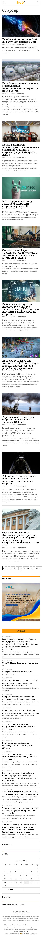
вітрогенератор (6, 109)
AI (6, 50)
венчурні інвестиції (21, 50)
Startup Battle (8, 558)
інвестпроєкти (12, 330)
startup (9, 50)
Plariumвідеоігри (34, 381)
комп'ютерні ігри (32, 384)
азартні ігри (9, 384)
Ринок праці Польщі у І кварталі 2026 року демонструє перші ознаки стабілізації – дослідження (19, 683)
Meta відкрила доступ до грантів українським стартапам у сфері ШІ (17, 203)
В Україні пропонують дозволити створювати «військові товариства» (19, 697)
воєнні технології (7, 497)
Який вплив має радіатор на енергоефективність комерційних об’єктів (18, 745)
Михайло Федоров (34, 440)
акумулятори (13, 107)
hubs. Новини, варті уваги (21, 2)
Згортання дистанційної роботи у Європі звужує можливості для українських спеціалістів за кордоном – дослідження (20, 777)
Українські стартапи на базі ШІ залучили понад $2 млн (19, 40)
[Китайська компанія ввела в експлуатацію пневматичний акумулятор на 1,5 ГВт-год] (21, 70)
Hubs (3, 44)
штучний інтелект (7, 52)
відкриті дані (9, 170)
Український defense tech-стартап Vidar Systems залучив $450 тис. (18, 419)
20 (24, 568)
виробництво (24, 268)
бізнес (13, 50)
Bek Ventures (8, 327)
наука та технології (7, 443)
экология (4, 273)
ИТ (15, 170)
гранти (22, 217)
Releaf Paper (8, 268)
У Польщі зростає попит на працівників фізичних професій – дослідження (18, 726)
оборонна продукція (33, 497)
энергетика (5, 114)
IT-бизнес (8, 381)
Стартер (23, 44)
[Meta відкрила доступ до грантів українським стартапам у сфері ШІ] (21, 188)
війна (14, 440)
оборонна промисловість (9, 499)
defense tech (13, 438)
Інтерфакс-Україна (23, 931)
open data (33, 168)
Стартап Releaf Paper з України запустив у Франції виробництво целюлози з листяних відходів (19, 253)
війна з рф (19, 440)
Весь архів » (7, 897)
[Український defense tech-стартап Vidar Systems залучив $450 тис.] (21, 404)
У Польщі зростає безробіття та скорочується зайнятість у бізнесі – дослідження (19, 756)
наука (31, 558)
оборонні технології (21, 499)
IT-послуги (14, 168)
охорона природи (13, 271)
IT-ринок (20, 168)
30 (28, 568)
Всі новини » (7, 844)
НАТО (25, 497)
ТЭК (37, 112)
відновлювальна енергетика (31, 107)
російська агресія (18, 443)
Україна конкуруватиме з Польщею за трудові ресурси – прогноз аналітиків (20, 793)
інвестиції (29, 50)
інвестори (5, 330)
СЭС (28, 112)
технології (32, 112)
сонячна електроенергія (15, 112)
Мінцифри (19, 170)
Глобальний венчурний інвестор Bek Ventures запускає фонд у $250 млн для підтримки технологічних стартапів (21, 309)
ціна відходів (33, 271)
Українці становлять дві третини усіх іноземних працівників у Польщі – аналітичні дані (20, 810)
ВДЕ (22, 107)
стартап (35, 50)
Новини (19, 44)
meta (14, 217)
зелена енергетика (16, 109)
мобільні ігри (5, 386)
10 (21, 568)
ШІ (38, 50)
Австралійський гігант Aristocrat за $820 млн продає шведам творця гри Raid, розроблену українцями (20, 364)
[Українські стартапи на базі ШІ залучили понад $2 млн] (21, 26)
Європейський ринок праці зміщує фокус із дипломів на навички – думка (20, 711)
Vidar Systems (32, 438)
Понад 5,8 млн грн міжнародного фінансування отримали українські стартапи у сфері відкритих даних (20, 149)
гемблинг (15, 384)
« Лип (10, 889)
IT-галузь (7, 168)
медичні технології (24, 558)
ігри (20, 384)
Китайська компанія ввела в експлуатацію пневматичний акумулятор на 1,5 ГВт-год (20, 87)
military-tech (20, 438)
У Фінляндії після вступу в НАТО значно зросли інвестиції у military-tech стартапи (19, 479)
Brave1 (7, 438)
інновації (29, 109)
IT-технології (26, 168)
